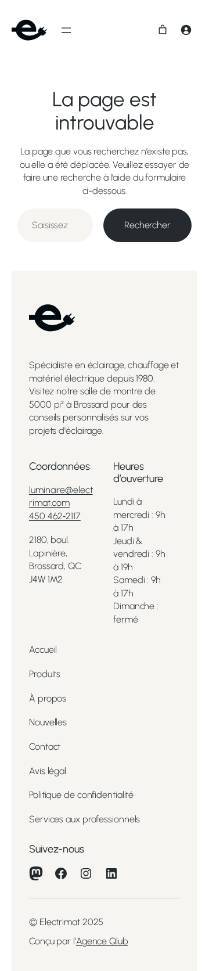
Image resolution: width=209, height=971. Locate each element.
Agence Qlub (102, 941)
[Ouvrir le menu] (66, 30)
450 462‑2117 (55, 516)
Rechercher (147, 225)
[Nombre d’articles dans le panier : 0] (162, 29)
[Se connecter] (185, 29)
